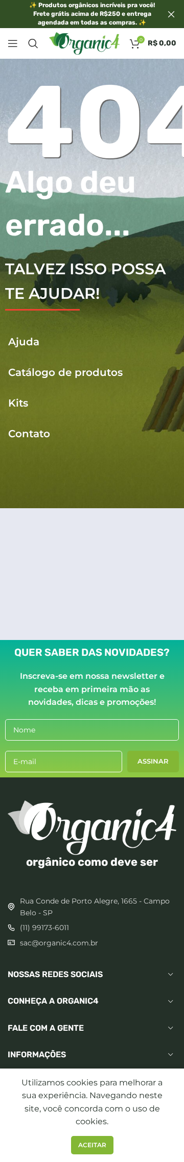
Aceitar (92, 1145)
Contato (27, 434)
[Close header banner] (171, 14)
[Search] (33, 43)
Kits (16, 403)
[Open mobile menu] (13, 43)
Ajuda (22, 342)
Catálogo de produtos (64, 372)
